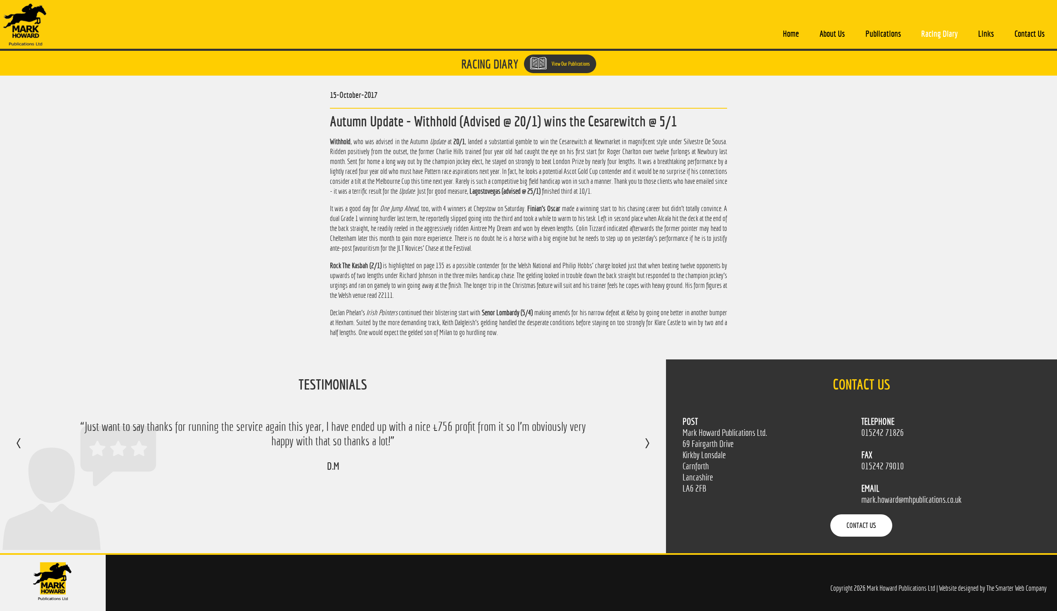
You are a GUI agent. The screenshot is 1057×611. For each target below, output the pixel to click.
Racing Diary (939, 33)
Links (986, 33)
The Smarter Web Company (1016, 588)
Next (638, 449)
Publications (883, 33)
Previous (27, 449)
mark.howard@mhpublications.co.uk (911, 500)
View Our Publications (570, 64)
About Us (832, 33)
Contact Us (1029, 33)
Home (791, 33)
